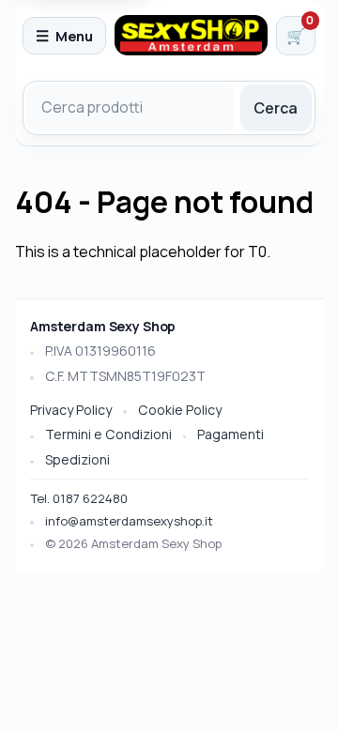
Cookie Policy (180, 410)
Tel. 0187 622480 (79, 498)
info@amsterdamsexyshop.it (129, 520)
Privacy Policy (71, 410)
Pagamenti (230, 434)
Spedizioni (77, 459)
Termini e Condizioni (108, 434)
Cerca (276, 108)
